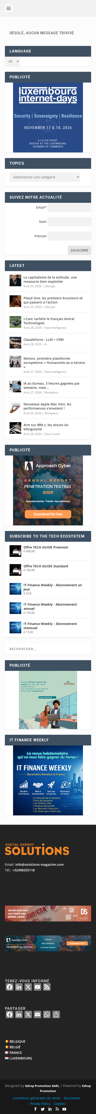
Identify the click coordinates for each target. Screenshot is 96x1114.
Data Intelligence (55, 328)
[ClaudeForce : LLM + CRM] (15, 342)
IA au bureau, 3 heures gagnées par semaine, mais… (52, 385)
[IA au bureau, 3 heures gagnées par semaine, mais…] (15, 386)
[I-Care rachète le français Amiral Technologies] (15, 322)
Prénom (40, 236)
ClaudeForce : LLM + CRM (44, 339)
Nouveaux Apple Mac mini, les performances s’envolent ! (47, 406)
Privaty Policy (40, 1103)
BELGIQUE (17, 1041)
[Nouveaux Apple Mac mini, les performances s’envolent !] (15, 407)
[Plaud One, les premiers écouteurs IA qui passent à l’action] (15, 301)
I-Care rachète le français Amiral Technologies (49, 321)
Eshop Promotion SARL (42, 1086)
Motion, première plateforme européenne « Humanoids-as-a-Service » (54, 362)
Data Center (52, 434)
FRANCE (16, 1052)
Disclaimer (72, 1098)
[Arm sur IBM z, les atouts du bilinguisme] (15, 428)
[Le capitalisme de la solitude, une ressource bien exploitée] (15, 280)
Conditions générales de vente (36, 1098)
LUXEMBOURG (21, 1058)
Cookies (60, 1103)
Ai (46, 344)
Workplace (51, 392)
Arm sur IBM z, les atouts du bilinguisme (46, 427)
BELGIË (15, 1047)
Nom (43, 221)
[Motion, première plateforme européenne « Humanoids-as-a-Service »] (15, 361)
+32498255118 (23, 870)
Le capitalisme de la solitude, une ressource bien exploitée (50, 279)
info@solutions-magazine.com (39, 864)
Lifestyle (50, 286)
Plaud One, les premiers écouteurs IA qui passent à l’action (53, 300)
